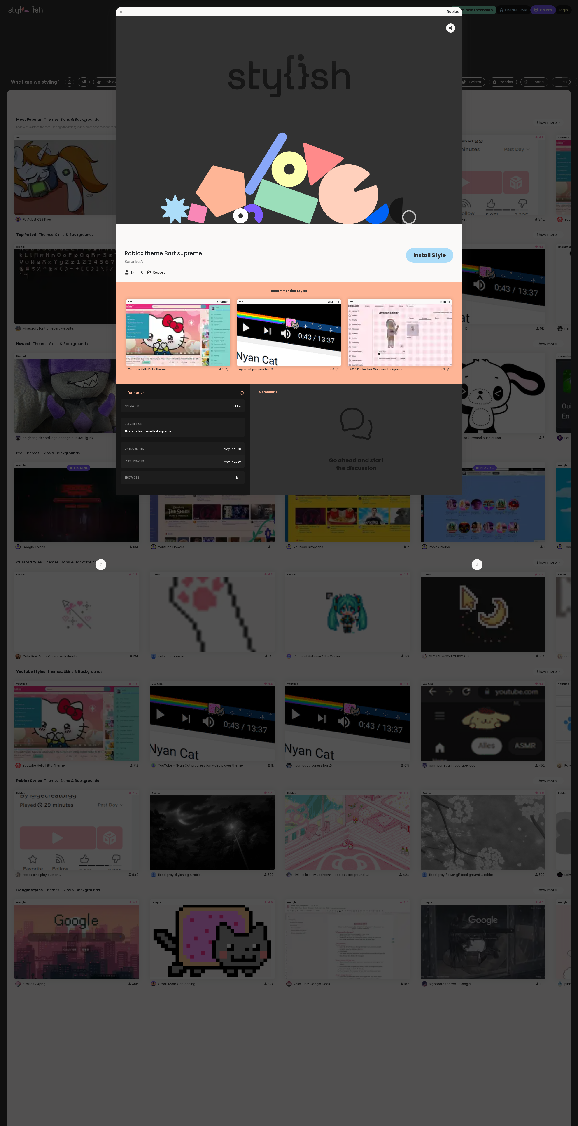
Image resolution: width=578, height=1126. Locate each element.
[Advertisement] (18, 563)
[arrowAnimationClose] (101, 564)
